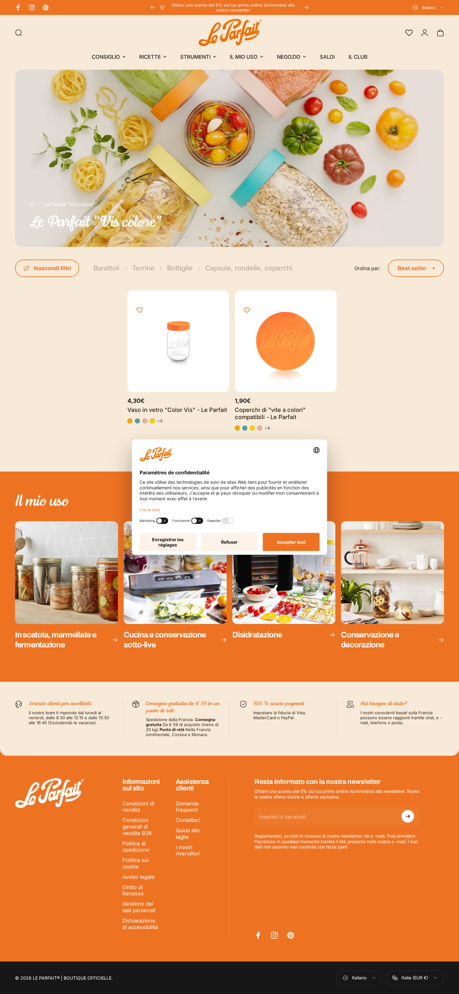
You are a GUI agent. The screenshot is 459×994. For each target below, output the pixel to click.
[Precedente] (153, 7)
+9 (160, 421)
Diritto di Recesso (133, 890)
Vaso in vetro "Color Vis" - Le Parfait (177, 409)
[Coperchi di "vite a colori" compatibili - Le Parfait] (286, 341)
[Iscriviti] (408, 816)
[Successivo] (306, 7)
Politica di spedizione (135, 846)
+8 (267, 428)
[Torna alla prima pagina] (32, 204)
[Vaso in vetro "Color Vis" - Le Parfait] (178, 341)
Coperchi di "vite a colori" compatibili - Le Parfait (270, 413)
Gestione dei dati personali (138, 907)
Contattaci (188, 820)
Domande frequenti (187, 806)
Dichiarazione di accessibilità (140, 923)
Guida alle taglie (188, 833)
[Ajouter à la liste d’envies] (139, 310)
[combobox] (428, 7)
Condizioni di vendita (138, 806)
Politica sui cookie (135, 863)
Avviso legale (138, 877)
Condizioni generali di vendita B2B (137, 826)
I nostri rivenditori (188, 850)
